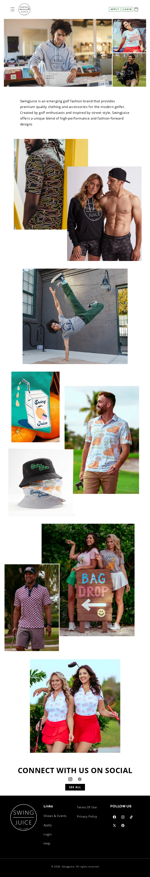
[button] (12, 9)
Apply (115, 9)
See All (75, 787)
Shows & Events (55, 816)
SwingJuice (68, 866)
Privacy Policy (87, 816)
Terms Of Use (87, 807)
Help (47, 843)
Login (48, 834)
